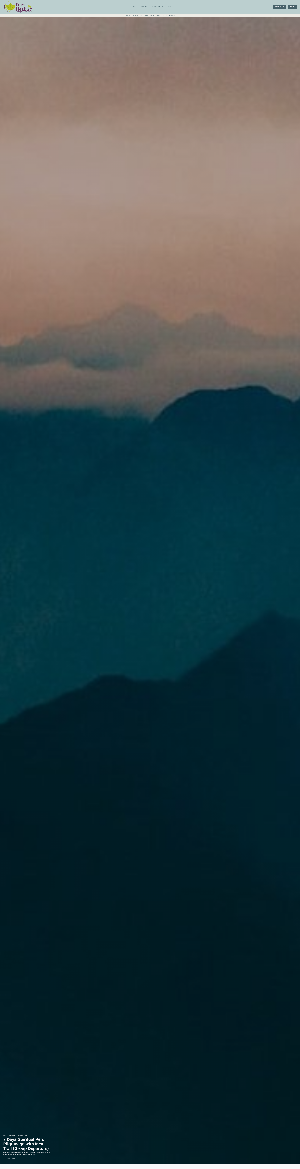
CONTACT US (279, 6)
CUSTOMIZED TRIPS (158, 6)
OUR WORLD (132, 6)
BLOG (169, 6)
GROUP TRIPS (144, 6)
